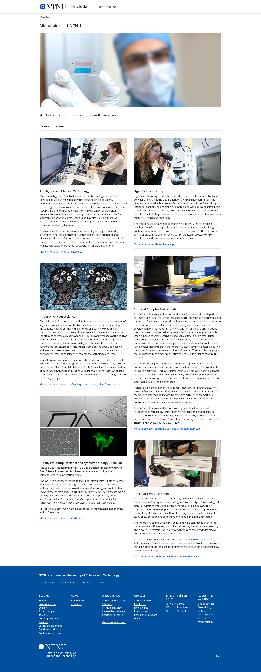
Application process (50, 633)
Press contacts (142, 611)
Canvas (100, 582)
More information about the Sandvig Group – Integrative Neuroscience (80, 384)
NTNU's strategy (112, 607)
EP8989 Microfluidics (202, 539)
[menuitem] (100, 6)
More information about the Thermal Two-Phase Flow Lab (167, 556)
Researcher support (145, 615)
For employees (47, 582)
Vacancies (76, 604)
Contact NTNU (142, 600)
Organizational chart (114, 622)
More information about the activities (61, 251)
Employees (140, 604)
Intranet (85, 582)
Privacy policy (205, 614)
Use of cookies (206, 603)
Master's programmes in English (47, 604)
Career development (50, 625)
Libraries (107, 604)
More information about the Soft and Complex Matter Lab (167, 428)
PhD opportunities (49, 618)
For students (68, 582)
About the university (113, 600)
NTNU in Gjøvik (175, 603)
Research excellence (113, 611)
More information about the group (154, 244)
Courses (43, 622)
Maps (137, 618)
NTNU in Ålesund (176, 611)
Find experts (141, 607)
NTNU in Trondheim (177, 607)
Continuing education (51, 629)
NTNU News (78, 600)
